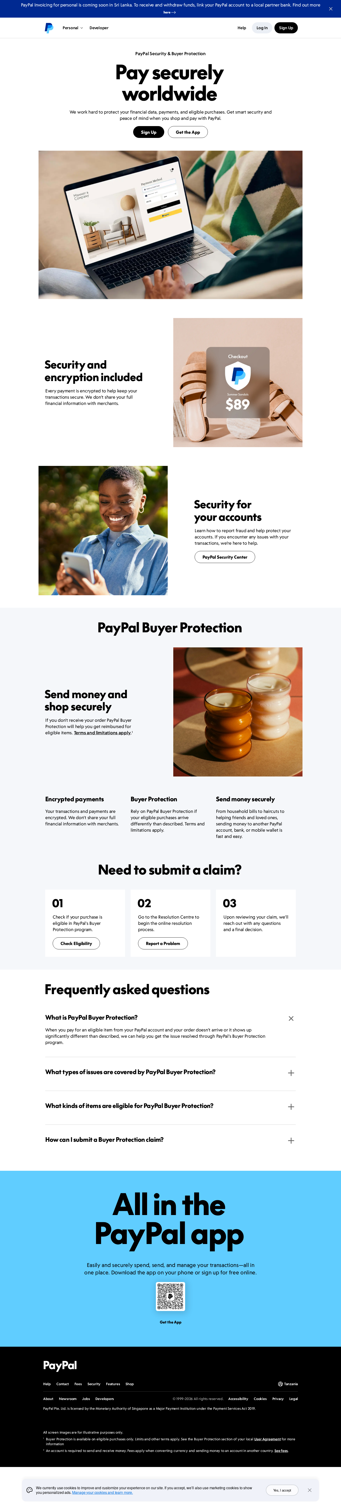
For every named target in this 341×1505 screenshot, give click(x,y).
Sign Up (148, 132)
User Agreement (267, 1439)
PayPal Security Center (225, 557)
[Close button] (330, 8)
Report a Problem (163, 943)
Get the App (188, 132)
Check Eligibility (76, 943)
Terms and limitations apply (102, 732)
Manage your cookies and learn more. (102, 1492)
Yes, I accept (282, 1490)
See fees (281, 1451)
